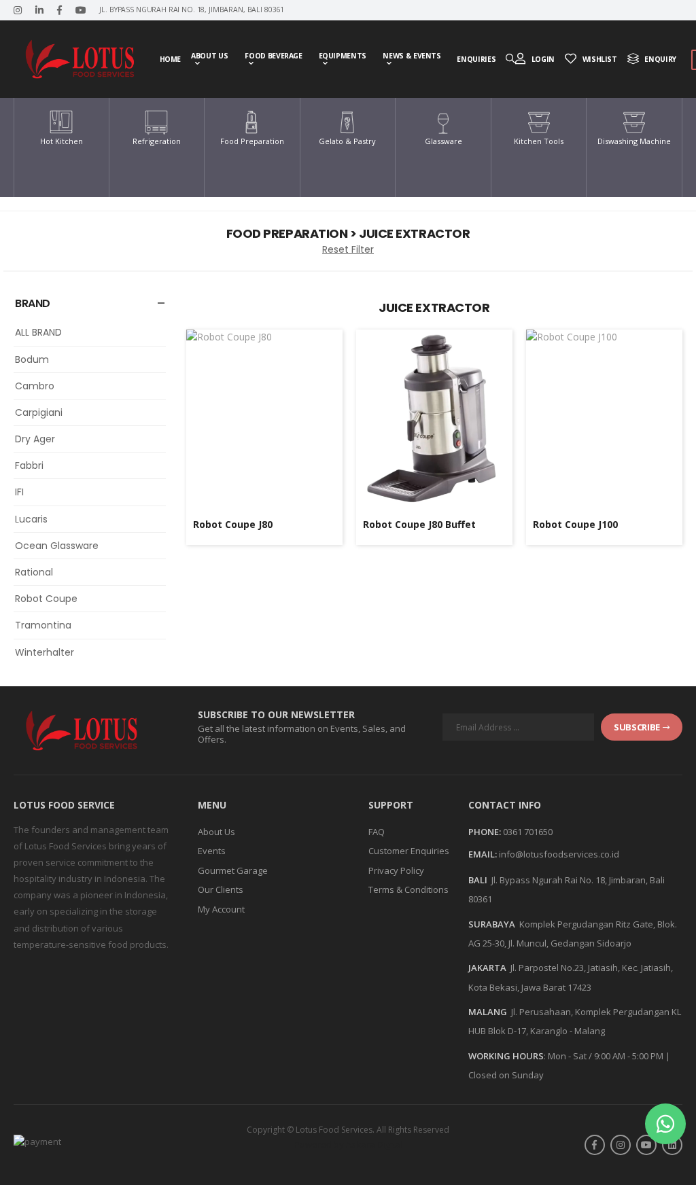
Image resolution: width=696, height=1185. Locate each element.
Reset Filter (348, 249)
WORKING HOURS (506, 1056)
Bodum (32, 359)
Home (170, 59)
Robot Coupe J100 (575, 524)
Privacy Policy (396, 870)
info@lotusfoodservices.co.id (559, 854)
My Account (221, 909)
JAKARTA (487, 967)
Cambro (34, 386)
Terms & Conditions (408, 889)
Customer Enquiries (408, 851)
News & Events (411, 55)
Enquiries (476, 59)
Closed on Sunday (506, 1075)
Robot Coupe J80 (233, 524)
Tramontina (43, 625)
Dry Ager (35, 439)
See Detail (264, 488)
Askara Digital (374, 1144)
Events (212, 851)
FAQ (376, 832)
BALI (477, 880)
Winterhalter (44, 652)
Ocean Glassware (57, 545)
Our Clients (220, 889)
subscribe (637, 727)
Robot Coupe (46, 598)
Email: (482, 854)
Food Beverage (273, 55)
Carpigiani (39, 412)
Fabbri (29, 465)
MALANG (487, 1012)
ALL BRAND (38, 332)
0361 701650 (528, 832)
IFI (19, 492)
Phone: (484, 832)
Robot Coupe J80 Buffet (419, 524)
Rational (34, 572)
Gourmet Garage (233, 870)
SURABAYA (491, 924)
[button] (665, 1123)
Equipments (343, 55)
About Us (209, 55)
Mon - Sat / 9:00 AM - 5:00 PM (605, 1056)
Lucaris (31, 519)
